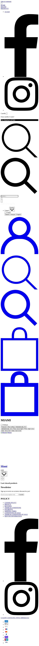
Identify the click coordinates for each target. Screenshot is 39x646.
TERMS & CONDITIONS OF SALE (16, 514)
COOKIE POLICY (10, 502)
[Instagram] (21, 110)
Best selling (11, 427)
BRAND (3, 7)
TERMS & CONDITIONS (13, 508)
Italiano (7, 214)
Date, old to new (6, 431)
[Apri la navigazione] (2, 201)
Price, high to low (29, 429)
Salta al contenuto (6, 1)
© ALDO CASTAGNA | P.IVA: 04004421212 (15, 618)
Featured (4, 427)
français (13, 214)
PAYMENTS (9, 509)
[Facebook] (21, 76)
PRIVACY (8, 504)
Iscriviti (21, 494)
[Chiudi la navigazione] (1, 3)
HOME (3, 5)
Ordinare (4, 472)
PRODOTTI (4, 8)
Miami (4, 466)
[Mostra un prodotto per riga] (1, 477)
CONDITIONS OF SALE (13, 513)
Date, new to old (16, 431)
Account (7, 12)
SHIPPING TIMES (10, 511)
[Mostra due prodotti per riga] (3, 477)
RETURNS (8, 506)
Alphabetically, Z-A (7, 429)
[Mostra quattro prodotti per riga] (3, 479)
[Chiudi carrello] (6, 114)
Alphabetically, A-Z (21, 427)
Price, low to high (18, 429)
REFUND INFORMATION (13, 516)
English (12, 208)
